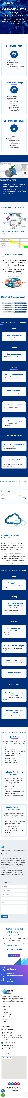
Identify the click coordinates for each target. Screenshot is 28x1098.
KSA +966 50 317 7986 (14, 949)
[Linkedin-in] (12, 1083)
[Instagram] (15, 1083)
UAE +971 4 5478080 (14, 945)
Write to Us (10, 974)
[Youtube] (18, 1083)
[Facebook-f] (9, 1083)
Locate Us (9, 979)
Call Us (8, 968)
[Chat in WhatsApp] (3, 1095)
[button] (25, 3)
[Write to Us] (3, 975)
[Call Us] (3, 969)
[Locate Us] (3, 980)
